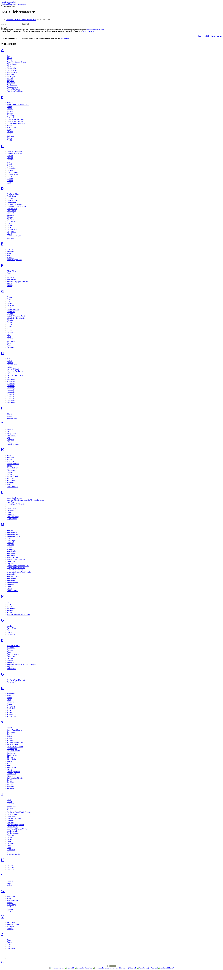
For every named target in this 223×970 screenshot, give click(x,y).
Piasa (9, 652)
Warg (9, 898)
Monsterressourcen (14, 536)
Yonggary (10, 929)
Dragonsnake (11, 230)
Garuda (9, 307)
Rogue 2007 (11, 714)
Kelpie (9, 466)
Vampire (10, 881)
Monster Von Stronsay (15, 570)
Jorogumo (10, 440)
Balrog (9, 107)
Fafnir (9, 273)
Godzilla (10, 324)
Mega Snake (11, 551)
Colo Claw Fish (12, 172)
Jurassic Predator (13, 444)
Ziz (8, 958)
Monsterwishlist (12, 582)
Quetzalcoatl (11, 682)
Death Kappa (11, 196)
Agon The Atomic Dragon (16, 62)
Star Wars (10, 780)
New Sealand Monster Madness (18, 615)
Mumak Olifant (12, 591)
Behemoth (10, 117)
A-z (8, 56)
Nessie (9, 612)
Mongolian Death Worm (16, 568)
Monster (10, 530)
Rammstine (11, 693)
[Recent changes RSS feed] (147, 968)
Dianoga (10, 217)
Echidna (10, 249)
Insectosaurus (12, 418)
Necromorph (11, 608)
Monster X (11, 574)
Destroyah (10, 213)
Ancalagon (11, 76)
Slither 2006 (11, 767)
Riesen (9, 704)
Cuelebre (10, 181)
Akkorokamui (12, 64)
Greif (9, 337)
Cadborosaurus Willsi (14, 154)
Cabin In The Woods (14, 151)
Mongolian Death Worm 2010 (18, 566)
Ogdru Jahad (11, 628)
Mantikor (10, 543)
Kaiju (9, 455)
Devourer (10, 215)
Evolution (10, 258)
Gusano (9, 345)
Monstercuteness (13, 576)
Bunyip (9, 138)
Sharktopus (11, 753)
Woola (9, 907)
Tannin (9, 802)
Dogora (9, 223)
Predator (10, 658)
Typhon (9, 852)
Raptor (9, 698)
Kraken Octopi (12, 476)
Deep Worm (11, 202)
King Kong (11, 470)
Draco (9, 227)
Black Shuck (11, 128)
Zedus (9, 944)
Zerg (8, 946)
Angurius (10, 81)
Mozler (9, 589)
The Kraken (11, 816)
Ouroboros (11, 634)
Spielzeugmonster (13, 772)
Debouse (10, 198)
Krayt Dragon (12, 480)
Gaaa (9, 299)
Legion (9, 506)
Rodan (9, 712)
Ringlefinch (11, 708)
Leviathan (10, 510)
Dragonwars (11, 232)
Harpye (9, 361)
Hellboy (10, 367)
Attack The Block (13, 89)
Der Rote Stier (12, 209)
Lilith (9, 512)
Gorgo (9, 330)
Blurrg (9, 130)
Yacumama (11, 922)
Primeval (10, 660)
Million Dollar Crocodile (16, 559)
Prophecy (10, 662)
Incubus (10, 416)
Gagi (8, 301)
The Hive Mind (12, 814)
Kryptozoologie (12, 487)
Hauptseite (11, 379)
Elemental (10, 251)
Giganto (10, 320)
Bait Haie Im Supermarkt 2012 (18, 105)
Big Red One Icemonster (16, 123)
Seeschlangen (12, 749)
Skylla (9, 763)
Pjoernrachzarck (13, 654)
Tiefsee (9, 839)
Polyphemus (11, 656)
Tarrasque (10, 804)
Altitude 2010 (12, 70)
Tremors (10, 846)
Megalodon (11, 555)
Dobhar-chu (11, 221)
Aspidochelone (12, 87)
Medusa (10, 547)
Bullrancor (11, 136)
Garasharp (10, 305)
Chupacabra (11, 168)
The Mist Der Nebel (14, 818)
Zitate (9, 940)
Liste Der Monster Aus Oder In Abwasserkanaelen (25, 500)
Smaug (9, 770)
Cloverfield (11, 170)
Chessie (9, 164)
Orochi (9, 632)
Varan (9, 883)
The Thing (11, 823)
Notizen (10, 602)
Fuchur (9, 284)
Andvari (10, 79)
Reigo (9, 700)
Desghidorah (11, 211)
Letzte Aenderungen (14, 498)
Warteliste (65, 38)
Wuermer (10, 909)
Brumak (10, 132)
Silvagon (10, 757)
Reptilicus (10, 702)
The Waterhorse (12, 827)
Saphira (9, 734)
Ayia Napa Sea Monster (15, 91)
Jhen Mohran (11, 436)
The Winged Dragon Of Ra (17, 829)
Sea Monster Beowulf (15, 747)
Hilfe (8, 373)
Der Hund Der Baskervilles (17, 207)
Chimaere (10, 166)
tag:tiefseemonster (8, 2)
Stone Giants (11, 786)
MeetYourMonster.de (13, 4)
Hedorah (10, 363)
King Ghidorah (12, 468)
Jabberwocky (11, 429)
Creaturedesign (12, 174)
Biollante (10, 125)
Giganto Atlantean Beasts (16, 316)
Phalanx (10, 650)
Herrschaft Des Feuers (15, 371)
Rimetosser (11, 706)
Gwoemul (10, 347)
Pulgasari (10, 667)
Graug (9, 335)
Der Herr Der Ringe (14, 204)
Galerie (9, 297)
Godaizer (10, 322)
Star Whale (11, 782)
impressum (216, 36)
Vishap (9, 885)
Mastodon (10, 545)
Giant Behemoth (13, 310)
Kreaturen (10, 482)
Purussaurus (11, 669)
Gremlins (10, 339)
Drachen (10, 225)
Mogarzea (10, 564)
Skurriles (10, 728)
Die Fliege (10, 219)
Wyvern (10, 911)
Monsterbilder (12, 532)
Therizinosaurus (12, 833)
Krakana (10, 474)
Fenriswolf (11, 277)
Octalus (9, 626)
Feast (9, 275)
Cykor (9, 183)
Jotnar (9, 442)
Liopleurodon (12, 519)
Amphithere (11, 74)
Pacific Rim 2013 (13, 646)
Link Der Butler (12, 517)
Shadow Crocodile (13, 751)
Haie (8, 359)
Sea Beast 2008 (12, 745)
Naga (9, 604)
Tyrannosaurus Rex (14, 854)
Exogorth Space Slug (14, 260)
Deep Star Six (12, 200)
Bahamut (10, 102)
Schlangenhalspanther (15, 742)
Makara (9, 538)
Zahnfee (10, 942)
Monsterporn (11, 578)
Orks (8, 630)
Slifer (9, 765)
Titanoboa (10, 843)
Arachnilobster (12, 85)
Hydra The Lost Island (15, 375)
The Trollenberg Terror (15, 825)
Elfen (9, 253)
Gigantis (10, 314)
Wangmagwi (11, 896)
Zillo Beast (11, 948)
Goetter (9, 326)
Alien (9, 66)
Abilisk (9, 58)
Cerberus (10, 158)
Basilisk (10, 113)
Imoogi (9, 414)
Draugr (9, 234)
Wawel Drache (12, 901)
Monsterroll (11, 580)
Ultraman (10, 867)
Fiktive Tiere (11, 271)
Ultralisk (10, 865)
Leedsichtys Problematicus (16, 504)
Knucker (10, 472)
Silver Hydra (11, 759)
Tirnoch (9, 841)
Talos (9, 800)
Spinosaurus (11, 774)
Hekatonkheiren (12, 365)
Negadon (10, 610)
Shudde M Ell (12, 755)
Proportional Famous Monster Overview (21, 664)
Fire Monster (11, 279)
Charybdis (10, 160)
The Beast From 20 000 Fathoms (19, 812)
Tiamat (9, 837)
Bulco (9, 134)
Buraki (9, 140)
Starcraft (10, 784)
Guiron (9, 343)
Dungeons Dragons (14, 236)
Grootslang (11, 341)
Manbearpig (11, 541)
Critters (9, 177)
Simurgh (10, 761)
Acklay (9, 60)
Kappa (9, 459)
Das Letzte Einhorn (14, 194)
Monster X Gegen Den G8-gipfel (19, 572)
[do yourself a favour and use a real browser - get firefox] (114, 968)
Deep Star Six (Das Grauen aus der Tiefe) (21, 20)
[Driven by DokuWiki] (83, 968)
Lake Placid (11, 502)
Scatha (9, 738)
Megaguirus (11, 553)
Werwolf (10, 903)
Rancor (9, 696)
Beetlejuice (11, 115)
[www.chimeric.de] (56, 968)
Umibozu (10, 869)
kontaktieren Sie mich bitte (95, 30)
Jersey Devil (11, 433)
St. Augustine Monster (15, 778)
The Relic (10, 821)
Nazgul (9, 606)
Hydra (9, 377)
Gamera (10, 303)
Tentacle (10, 808)
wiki (207, 36)
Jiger (8, 438)
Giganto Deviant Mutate (16, 318)
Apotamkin (11, 83)
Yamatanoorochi (13, 924)
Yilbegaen (10, 927)
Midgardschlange (13, 557)
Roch (9, 710)
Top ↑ (3, 962)
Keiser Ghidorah (13, 464)
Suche (25, 24)
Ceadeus (10, 156)
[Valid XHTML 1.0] (166, 968)
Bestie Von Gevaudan (15, 121)
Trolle (9, 848)
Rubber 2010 (11, 716)
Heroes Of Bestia (13, 369)
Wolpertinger (11, 905)
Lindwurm (11, 515)
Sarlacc (9, 736)
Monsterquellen (12, 534)
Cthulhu (10, 179)
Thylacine (10, 835)
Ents (8, 256)
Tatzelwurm (11, 806)
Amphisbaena (12, 72)
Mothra (9, 586)
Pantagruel (11, 648)
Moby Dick (11, 561)
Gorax (9, 328)
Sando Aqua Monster (14, 730)
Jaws (8, 431)
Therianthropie (12, 831)
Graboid (10, 333)
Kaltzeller (10, 457)
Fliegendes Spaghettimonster (17, 281)
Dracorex (10, 238)
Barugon (10, 111)
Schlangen (10, 740)
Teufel (9, 810)
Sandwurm (11, 732)
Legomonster (11, 508)
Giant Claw (11, 312)
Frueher (9, 286)
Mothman (10, 584)
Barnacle (10, 109)
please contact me (88, 31)
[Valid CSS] (69, 968)
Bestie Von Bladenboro (15, 119)
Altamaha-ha (11, 68)
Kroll (9, 485)
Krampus (10, 478)
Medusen (10, 549)
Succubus (10, 788)
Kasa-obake (11, 462)
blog (200, 36)
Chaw (9, 162)
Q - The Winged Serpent (16, 680)
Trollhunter (11, 850)
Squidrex (10, 776)
